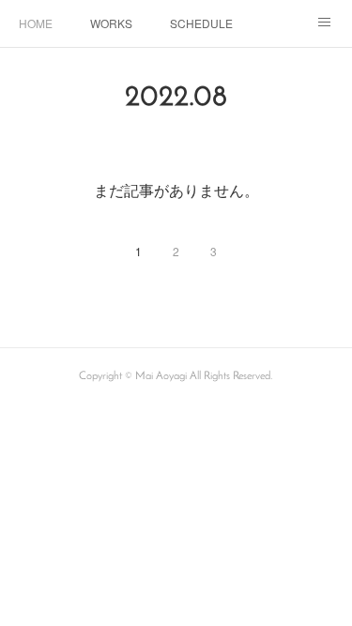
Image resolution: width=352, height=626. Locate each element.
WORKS (111, 23)
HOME (36, 23)
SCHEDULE (201, 23)
